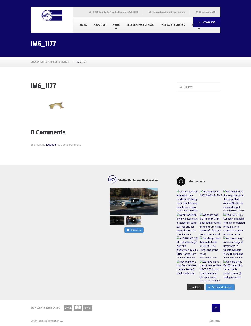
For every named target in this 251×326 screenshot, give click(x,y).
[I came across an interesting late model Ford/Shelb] (187, 200)
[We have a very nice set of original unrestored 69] (234, 247)
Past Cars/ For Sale (173, 24)
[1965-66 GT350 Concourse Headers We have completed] (234, 224)
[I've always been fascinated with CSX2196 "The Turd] (211, 247)
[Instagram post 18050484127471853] (211, 200)
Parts (116, 24)
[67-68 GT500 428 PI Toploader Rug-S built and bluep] (187, 247)
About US (100, 24)
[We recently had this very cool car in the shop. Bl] (234, 200)
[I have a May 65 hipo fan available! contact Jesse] (187, 271)
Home (83, 24)
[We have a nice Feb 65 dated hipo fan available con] (234, 271)
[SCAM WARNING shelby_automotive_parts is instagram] (187, 224)
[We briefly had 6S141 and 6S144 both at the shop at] (211, 224)
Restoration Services (140, 24)
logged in (51, 144)
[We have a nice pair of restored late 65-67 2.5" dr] (211, 271)
